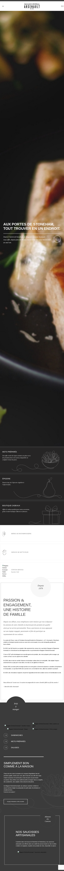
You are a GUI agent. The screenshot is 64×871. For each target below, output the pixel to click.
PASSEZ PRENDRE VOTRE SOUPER (15, 801)
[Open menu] (3, 6)
